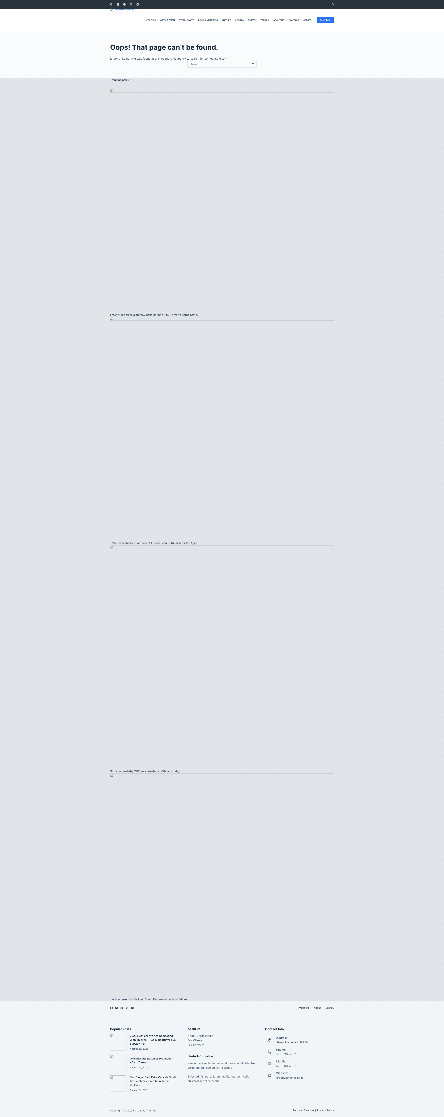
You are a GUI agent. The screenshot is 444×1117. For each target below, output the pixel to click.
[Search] (333, 4)
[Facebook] (111, 4)
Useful (330, 1008)
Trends (265, 20)
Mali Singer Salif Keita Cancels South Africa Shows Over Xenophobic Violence (153, 1081)
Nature (226, 20)
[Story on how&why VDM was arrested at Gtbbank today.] (222, 657)
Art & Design (167, 20)
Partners (304, 1008)
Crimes (307, 20)
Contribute (325, 20)
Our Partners (196, 1045)
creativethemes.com (289, 1077)
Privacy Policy (325, 1110)
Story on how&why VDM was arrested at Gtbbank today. (145, 771)
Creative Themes (145, 1110)
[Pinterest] (131, 4)
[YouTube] (137, 4)
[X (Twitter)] (118, 4)
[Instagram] (124, 4)
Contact (294, 20)
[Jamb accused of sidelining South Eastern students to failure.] (222, 885)
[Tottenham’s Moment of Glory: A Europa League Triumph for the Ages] (222, 429)
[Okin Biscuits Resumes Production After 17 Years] (118, 1063)
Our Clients (195, 1040)
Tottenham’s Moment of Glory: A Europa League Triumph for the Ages (153, 543)
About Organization (200, 1035)
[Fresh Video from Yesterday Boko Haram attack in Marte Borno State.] (222, 201)
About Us (278, 20)
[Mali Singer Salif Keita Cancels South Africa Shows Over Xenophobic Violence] (118, 1083)
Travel (252, 20)
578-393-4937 (286, 1054)
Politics (151, 20)
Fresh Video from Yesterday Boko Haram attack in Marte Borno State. (154, 314)
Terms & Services (303, 1110)
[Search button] (253, 64)
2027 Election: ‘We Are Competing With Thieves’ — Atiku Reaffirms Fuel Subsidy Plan (153, 1039)
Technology (186, 20)
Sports (239, 20)
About (317, 1008)
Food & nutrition (208, 20)
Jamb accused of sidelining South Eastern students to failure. (148, 999)
